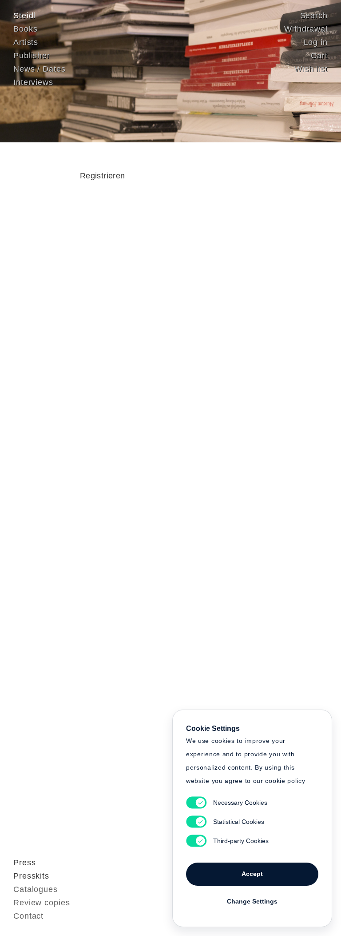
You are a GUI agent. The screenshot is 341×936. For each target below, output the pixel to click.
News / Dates (39, 69)
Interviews (33, 82)
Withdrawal (306, 28)
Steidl (24, 15)
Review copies (41, 902)
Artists (25, 42)
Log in (316, 42)
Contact (28, 916)
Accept (252, 873)
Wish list (311, 69)
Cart (319, 55)
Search (314, 15)
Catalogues (35, 889)
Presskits (31, 875)
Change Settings (252, 901)
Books (25, 28)
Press (24, 862)
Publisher (31, 55)
